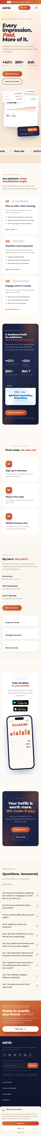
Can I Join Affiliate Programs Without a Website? (20, 976)
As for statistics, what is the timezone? (20, 925)
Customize (20, 1132)
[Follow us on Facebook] (15, 1055)
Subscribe (32, 1065)
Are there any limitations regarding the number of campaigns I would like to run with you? (20, 895)
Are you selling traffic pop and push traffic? (20, 916)
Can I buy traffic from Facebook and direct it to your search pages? (20, 944)
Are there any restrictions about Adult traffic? (20, 906)
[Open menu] (36, 8)
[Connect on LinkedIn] (10, 1055)
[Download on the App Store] (20, 709)
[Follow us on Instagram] (20, 1055)
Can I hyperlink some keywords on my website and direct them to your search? (20, 965)
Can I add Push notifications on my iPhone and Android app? (20, 935)
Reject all (20, 1128)
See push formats (11, 309)
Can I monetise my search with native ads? (20, 985)
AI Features (7, 1082)
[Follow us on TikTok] (30, 1055)
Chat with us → (8, 884)
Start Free (19, 1029)
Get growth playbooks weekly (13, 1060)
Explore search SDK (12, 269)
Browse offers (10, 229)
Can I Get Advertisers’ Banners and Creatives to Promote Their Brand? (20, 954)
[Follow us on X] (4, 1055)
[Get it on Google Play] (20, 702)
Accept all (20, 1123)
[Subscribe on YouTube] (25, 1055)
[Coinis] (6, 8)
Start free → (24, 7)
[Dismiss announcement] (39, 2)
